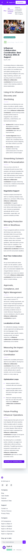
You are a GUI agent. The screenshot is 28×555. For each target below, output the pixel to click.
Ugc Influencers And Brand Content (10, 11)
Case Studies (5, 495)
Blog (5, 10)
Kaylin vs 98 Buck (6, 528)
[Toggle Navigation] (2, 2)
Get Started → (21, 2)
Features (3, 498)
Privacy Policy (5, 513)
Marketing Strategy (9, 37)
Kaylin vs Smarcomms (7, 531)
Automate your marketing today (13, 461)
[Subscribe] (24, 542)
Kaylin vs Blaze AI (6, 523)
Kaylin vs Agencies (6, 533)
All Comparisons (6, 521)
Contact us (4, 508)
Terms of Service (6, 511)
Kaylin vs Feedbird (6, 526)
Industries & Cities (6, 500)
